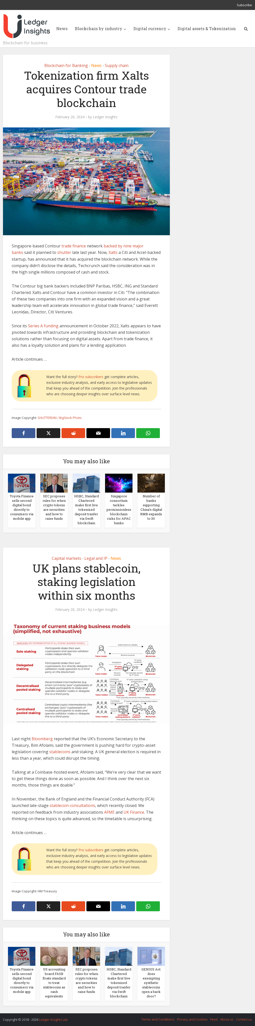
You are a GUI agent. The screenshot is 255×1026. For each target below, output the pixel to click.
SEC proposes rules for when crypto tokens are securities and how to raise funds (54, 507)
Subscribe (244, 5)
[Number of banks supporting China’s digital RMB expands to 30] (151, 482)
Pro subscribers (90, 376)
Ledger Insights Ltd (53, 1019)
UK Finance (134, 812)
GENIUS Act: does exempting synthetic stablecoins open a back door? (151, 982)
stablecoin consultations (72, 805)
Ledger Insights (105, 117)
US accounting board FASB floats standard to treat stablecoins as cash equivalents (54, 982)
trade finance (74, 246)
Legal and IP (95, 558)
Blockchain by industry (98, 28)
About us (227, 1019)
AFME (109, 812)
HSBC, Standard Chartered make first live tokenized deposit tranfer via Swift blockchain (86, 509)
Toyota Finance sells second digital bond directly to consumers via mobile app (22, 507)
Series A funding (43, 326)
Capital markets (66, 558)
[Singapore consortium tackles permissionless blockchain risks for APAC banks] (118, 482)
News (61, 28)
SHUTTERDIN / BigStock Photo (60, 417)
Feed (214, 1019)
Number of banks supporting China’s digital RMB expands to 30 (151, 507)
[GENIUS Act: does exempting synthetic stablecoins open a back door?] (151, 956)
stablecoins (59, 751)
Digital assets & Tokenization (207, 28)
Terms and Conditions (158, 1019)
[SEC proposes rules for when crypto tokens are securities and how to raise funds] (54, 482)
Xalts (113, 252)
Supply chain (116, 65)
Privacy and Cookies (192, 1019)
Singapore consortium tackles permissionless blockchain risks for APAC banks (119, 509)
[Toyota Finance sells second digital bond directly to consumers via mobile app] (21, 482)
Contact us (244, 1019)
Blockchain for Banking (66, 65)
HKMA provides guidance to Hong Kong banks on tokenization (122, 1017)
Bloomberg (42, 738)
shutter (64, 252)
